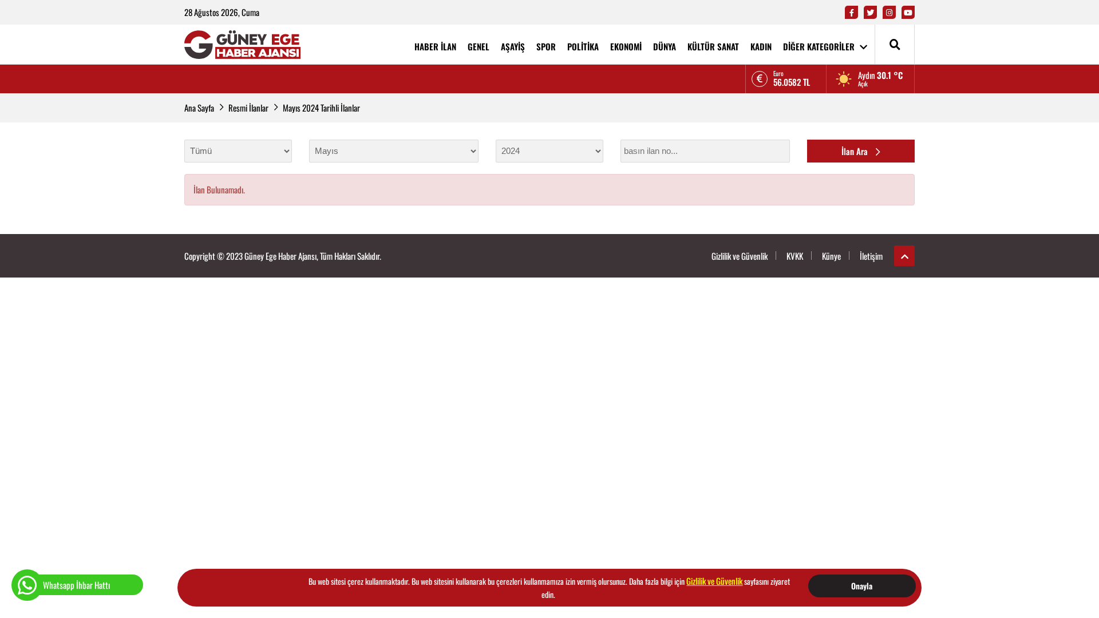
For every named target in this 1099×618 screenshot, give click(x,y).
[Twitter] (870, 12)
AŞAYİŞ (513, 46)
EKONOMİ (626, 46)
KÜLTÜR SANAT (713, 46)
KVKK (794, 255)
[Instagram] (889, 12)
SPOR (546, 46)
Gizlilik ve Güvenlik (739, 255)
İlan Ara (855, 151)
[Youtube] (908, 12)
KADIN (761, 46)
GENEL (478, 46)
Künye (831, 255)
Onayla (861, 586)
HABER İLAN (435, 46)
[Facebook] (851, 12)
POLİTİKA (583, 46)
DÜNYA (664, 46)
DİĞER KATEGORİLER (820, 46)
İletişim (871, 255)
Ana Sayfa (199, 107)
